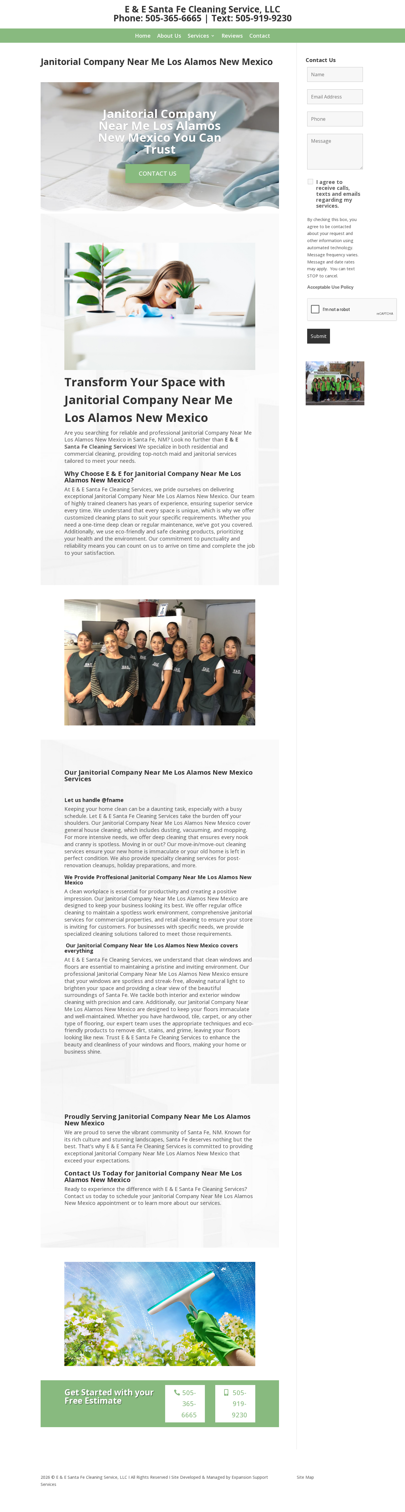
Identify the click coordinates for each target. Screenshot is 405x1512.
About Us (169, 36)
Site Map (305, 1477)
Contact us (157, 173)
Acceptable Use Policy (330, 287)
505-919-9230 (239, 1403)
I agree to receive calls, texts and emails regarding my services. (338, 194)
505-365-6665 (189, 1403)
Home (143, 36)
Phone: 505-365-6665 (157, 18)
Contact (259, 36)
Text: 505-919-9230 (251, 18)
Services (198, 36)
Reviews (232, 36)
